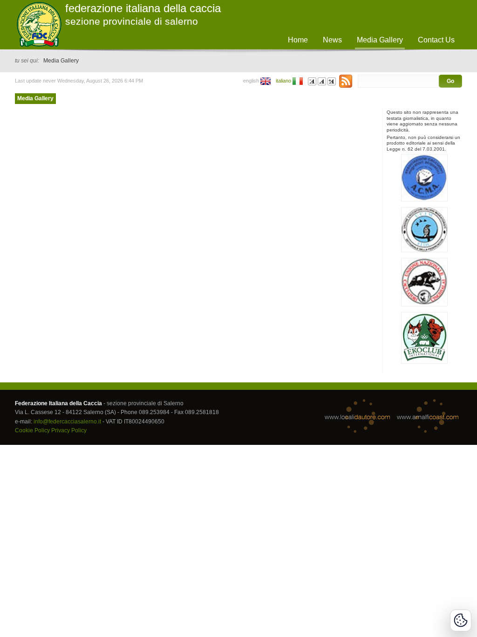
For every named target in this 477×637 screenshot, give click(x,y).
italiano (283, 80)
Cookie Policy (32, 430)
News (332, 40)
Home (298, 40)
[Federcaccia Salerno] (344, 80)
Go (450, 81)
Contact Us (436, 40)
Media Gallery (35, 98)
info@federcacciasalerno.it (67, 421)
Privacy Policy (69, 430)
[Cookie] (460, 620)
